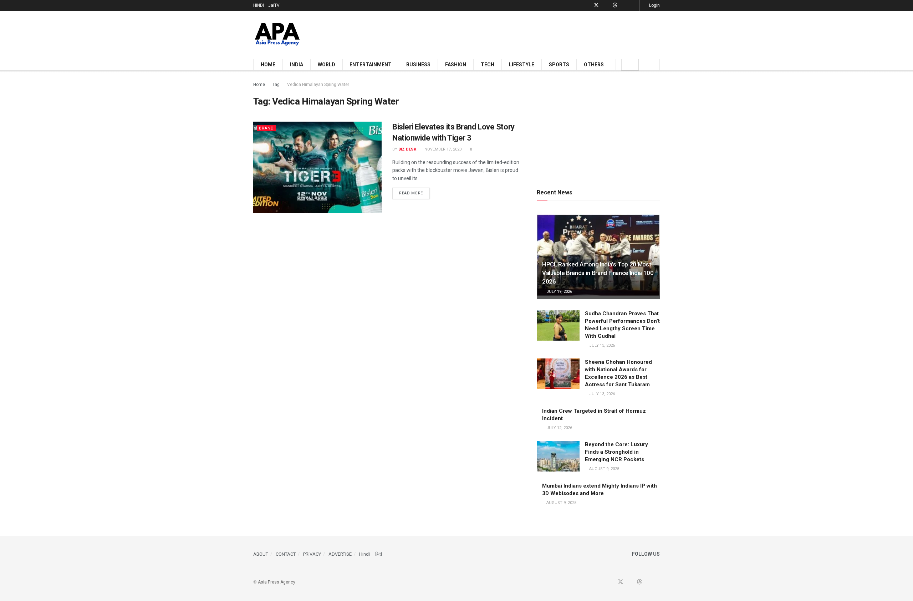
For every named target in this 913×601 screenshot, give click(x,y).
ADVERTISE (340, 554)
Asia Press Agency (276, 582)
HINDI (258, 5)
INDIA (296, 64)
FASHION (455, 64)
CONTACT (286, 554)
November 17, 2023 (442, 149)
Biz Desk (407, 149)
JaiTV (274, 5)
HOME (268, 64)
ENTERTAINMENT (371, 64)
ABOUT (260, 554)
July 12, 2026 (558, 428)
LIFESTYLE (521, 64)
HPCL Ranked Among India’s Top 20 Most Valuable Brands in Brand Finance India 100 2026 (598, 273)
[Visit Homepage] (277, 35)
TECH (487, 64)
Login (654, 5)
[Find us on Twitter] (596, 5)
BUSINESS (418, 64)
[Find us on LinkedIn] (624, 5)
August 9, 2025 (603, 469)
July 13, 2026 (601, 345)
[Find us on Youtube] (606, 5)
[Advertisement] (530, 33)
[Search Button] (651, 64)
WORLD (326, 64)
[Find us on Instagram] (633, 5)
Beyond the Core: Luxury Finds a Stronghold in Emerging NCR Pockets (616, 452)
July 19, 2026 (558, 291)
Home (259, 84)
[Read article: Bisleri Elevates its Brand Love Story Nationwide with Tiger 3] (317, 167)
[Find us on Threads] (615, 5)
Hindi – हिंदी (370, 554)
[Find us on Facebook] (587, 5)
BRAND (266, 128)
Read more (414, 192)
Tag (276, 84)
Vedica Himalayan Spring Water (318, 84)
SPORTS (559, 64)
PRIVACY (312, 554)
